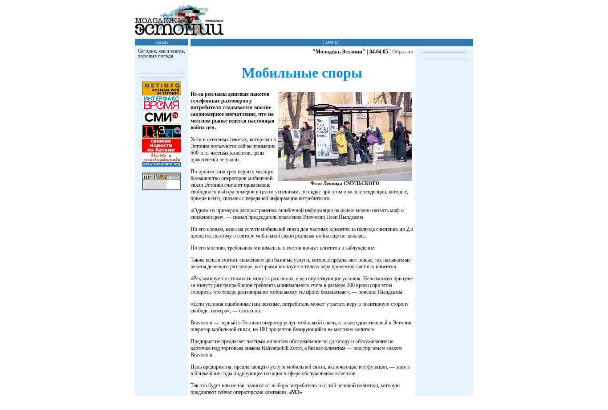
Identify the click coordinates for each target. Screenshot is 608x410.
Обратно (402, 52)
